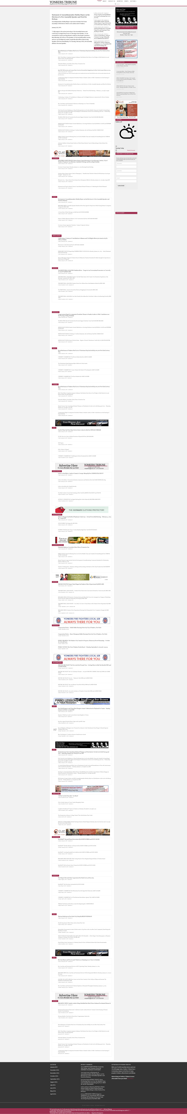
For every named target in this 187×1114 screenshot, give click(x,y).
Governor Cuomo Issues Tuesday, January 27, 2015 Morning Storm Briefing (75, 167)
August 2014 (53, 1082)
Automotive (57, 662)
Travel (54, 957)
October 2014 (54, 1076)
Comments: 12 (71, 279)
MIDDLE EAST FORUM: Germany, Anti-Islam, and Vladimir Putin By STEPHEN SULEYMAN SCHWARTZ (92, 1068)
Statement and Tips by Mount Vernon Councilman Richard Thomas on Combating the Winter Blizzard (82, 186)
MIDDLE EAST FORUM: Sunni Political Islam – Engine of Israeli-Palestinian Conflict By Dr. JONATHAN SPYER (84, 340)
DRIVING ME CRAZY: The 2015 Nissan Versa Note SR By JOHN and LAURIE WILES (77, 684)
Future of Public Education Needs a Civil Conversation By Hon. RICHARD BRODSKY (78, 218)
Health (54, 914)
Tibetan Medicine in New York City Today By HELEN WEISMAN (75, 916)
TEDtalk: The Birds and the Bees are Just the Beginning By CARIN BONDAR (76, 904)
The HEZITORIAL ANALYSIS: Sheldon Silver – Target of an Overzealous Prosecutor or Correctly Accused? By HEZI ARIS (84, 271)
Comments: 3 (106, 34)
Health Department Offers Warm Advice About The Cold (71, 923)
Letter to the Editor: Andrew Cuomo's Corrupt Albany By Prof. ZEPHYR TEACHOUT (102, 37)
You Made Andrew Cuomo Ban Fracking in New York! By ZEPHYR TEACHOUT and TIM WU (79, 493)
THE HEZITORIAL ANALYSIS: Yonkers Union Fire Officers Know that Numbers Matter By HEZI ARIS (81, 283)
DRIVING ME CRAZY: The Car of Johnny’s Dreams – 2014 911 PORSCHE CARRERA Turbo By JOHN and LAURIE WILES (84, 672)
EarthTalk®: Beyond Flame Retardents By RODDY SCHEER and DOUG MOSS (78, 839)
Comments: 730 (71, 592)
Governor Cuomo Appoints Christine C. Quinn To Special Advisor (73, 225)
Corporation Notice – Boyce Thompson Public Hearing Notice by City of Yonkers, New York (82, 634)
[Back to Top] (185, 1112)
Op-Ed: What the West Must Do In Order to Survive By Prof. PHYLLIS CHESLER (79, 430)
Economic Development (58, 545)
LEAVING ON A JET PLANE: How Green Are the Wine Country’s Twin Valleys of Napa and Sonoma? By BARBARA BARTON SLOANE (82, 980)
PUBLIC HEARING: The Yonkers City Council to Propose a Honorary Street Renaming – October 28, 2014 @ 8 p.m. (84, 641)
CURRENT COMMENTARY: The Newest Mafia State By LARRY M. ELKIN (75, 357)
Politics (54, 196)
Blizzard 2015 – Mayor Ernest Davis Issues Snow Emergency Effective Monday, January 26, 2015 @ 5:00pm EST (84, 180)
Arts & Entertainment (57, 514)
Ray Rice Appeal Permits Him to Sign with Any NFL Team (71, 721)
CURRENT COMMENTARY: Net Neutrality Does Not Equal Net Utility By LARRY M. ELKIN (79, 891)
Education (56, 236)
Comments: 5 (71, 494)
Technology (55, 875)
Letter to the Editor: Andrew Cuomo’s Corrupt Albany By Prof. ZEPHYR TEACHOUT (80, 473)
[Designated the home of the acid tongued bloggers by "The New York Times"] (63, 3)
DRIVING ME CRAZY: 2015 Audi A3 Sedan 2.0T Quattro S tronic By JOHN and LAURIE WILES (79, 691)
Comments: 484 (72, 606)
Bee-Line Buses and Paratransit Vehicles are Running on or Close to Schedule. (76, 103)
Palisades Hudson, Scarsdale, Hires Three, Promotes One (71, 63)
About (105, 1)
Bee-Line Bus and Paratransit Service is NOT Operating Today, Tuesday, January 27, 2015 (79, 966)
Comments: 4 (71, 803)
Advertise (120, 1)
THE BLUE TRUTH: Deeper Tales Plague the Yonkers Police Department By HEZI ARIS (81, 584)
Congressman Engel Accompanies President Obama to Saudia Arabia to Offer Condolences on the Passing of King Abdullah (83, 78)
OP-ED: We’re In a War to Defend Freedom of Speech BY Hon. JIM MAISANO (76, 436)
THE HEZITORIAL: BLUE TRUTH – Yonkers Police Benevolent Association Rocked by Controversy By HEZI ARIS (84, 590)
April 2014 (53, 1094)
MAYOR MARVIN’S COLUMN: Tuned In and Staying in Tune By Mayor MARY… (102, 30)
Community (55, 384)
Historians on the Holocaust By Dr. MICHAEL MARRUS (71, 245)
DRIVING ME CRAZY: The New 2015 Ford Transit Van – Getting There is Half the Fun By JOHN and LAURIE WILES (84, 665)
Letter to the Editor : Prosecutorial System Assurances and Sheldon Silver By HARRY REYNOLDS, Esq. (82, 480)
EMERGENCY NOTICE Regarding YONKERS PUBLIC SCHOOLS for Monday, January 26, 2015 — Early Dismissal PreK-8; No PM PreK (84, 252)
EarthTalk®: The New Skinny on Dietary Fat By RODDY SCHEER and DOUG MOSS (77, 846)
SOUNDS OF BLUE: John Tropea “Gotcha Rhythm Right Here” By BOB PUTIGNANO (77, 530)
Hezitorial (55, 268)
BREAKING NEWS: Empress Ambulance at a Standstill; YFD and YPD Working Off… (102, 44)
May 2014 (53, 1091)
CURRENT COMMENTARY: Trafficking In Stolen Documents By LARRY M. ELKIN (77, 456)
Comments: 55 (71, 284)
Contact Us (111, 1)
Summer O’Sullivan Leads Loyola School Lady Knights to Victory (73, 715)
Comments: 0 (106, 13)
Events (126, 1)
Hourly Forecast (131, 150)
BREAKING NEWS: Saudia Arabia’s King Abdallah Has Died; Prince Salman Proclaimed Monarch (84, 1003)
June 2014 (53, 1088)
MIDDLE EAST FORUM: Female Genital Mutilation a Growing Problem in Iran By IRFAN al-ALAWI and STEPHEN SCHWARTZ (84, 124)
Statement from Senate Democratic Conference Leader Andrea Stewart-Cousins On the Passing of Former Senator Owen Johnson (83, 1010)
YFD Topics (60, 443)
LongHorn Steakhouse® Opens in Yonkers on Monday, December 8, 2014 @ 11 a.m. (77, 809)
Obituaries (55, 1001)
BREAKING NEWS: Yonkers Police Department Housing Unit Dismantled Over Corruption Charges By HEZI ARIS (83, 611)
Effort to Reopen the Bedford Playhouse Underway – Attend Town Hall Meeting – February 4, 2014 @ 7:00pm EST (83, 91)
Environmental (56, 837)
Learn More (130, 1078)
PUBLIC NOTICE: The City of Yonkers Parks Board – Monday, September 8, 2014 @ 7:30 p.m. (83, 647)
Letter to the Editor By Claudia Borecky (67, 486)
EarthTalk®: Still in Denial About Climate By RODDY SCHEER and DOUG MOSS (76, 865)
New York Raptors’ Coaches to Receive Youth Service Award (72, 734)
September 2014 (55, 1079)
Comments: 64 (69, 585)
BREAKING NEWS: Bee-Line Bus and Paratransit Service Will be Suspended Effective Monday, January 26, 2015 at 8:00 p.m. (84, 973)
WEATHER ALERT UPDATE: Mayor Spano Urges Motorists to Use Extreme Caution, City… (102, 23)
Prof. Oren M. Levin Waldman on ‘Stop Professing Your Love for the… (102, 16)
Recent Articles (100, 48)
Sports (54, 706)
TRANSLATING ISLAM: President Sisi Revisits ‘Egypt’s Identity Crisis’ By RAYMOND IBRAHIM (80, 117)
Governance (55, 158)
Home (99, 1)
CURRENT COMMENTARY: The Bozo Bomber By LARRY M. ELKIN (73, 376)
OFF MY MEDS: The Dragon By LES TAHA (67, 523)
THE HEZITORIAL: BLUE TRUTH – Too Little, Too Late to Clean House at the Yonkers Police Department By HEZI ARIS (84, 604)
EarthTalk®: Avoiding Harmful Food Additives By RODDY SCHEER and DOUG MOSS (78, 852)
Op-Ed (54, 427)
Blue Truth (55, 581)
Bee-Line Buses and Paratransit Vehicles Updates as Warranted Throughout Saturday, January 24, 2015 (82, 986)
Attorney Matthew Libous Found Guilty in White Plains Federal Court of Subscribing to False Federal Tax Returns (82, 143)
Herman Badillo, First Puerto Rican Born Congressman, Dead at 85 (73, 1016)
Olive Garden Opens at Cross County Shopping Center (71, 802)
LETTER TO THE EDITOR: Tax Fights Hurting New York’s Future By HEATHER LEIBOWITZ (79, 499)
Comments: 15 (71, 860)
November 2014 (54, 1073)
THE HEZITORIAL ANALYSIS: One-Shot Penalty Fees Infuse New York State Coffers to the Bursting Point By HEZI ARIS (84, 297)
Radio (54, 749)
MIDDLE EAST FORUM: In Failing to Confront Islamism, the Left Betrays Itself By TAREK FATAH (80, 130)
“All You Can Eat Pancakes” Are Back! (68, 796)
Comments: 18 (70, 260)
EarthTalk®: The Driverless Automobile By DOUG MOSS (71, 884)
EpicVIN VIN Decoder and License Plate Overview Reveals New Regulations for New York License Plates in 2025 (84, 70)
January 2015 (53, 1067)
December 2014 (54, 1070)
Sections (133, 1)
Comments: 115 (106, 40)
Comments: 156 (71, 613)
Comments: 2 (70, 139)
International (55, 312)
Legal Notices (56, 625)
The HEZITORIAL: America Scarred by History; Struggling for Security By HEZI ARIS (78, 290)
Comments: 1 (70, 85)
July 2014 (52, 1085)
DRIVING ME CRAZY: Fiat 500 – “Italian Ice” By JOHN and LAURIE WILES (75, 678)
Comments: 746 (70, 600)
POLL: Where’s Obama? (63, 449)
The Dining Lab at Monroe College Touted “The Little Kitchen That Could (75, 815)
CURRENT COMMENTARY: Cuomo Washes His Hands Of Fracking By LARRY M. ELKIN (78, 370)
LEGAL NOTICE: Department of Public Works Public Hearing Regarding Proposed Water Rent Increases (126, 94)
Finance (54, 348)
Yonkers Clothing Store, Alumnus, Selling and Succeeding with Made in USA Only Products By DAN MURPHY (84, 567)
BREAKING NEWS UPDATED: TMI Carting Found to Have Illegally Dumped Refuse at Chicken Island (81, 859)
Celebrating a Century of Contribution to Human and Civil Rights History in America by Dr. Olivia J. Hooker (83, 97)
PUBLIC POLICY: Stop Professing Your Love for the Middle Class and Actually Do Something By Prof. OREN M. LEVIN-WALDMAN (84, 137)
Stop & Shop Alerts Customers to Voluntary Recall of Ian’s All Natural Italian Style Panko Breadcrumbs (82, 942)
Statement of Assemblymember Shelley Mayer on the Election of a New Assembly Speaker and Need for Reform (84, 84)
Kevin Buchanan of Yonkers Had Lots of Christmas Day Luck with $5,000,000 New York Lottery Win (84, 51)
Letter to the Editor (57, 471)
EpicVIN (91, 73)
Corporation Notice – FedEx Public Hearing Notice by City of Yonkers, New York (79, 628)
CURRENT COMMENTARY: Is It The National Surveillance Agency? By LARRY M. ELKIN (78, 897)
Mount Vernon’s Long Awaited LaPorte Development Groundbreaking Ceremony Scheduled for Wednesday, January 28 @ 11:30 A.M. (83, 561)
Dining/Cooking (56, 793)
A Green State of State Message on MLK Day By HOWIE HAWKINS (73, 212)
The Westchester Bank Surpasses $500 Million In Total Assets (72, 363)
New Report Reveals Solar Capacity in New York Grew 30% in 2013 (76, 878)
